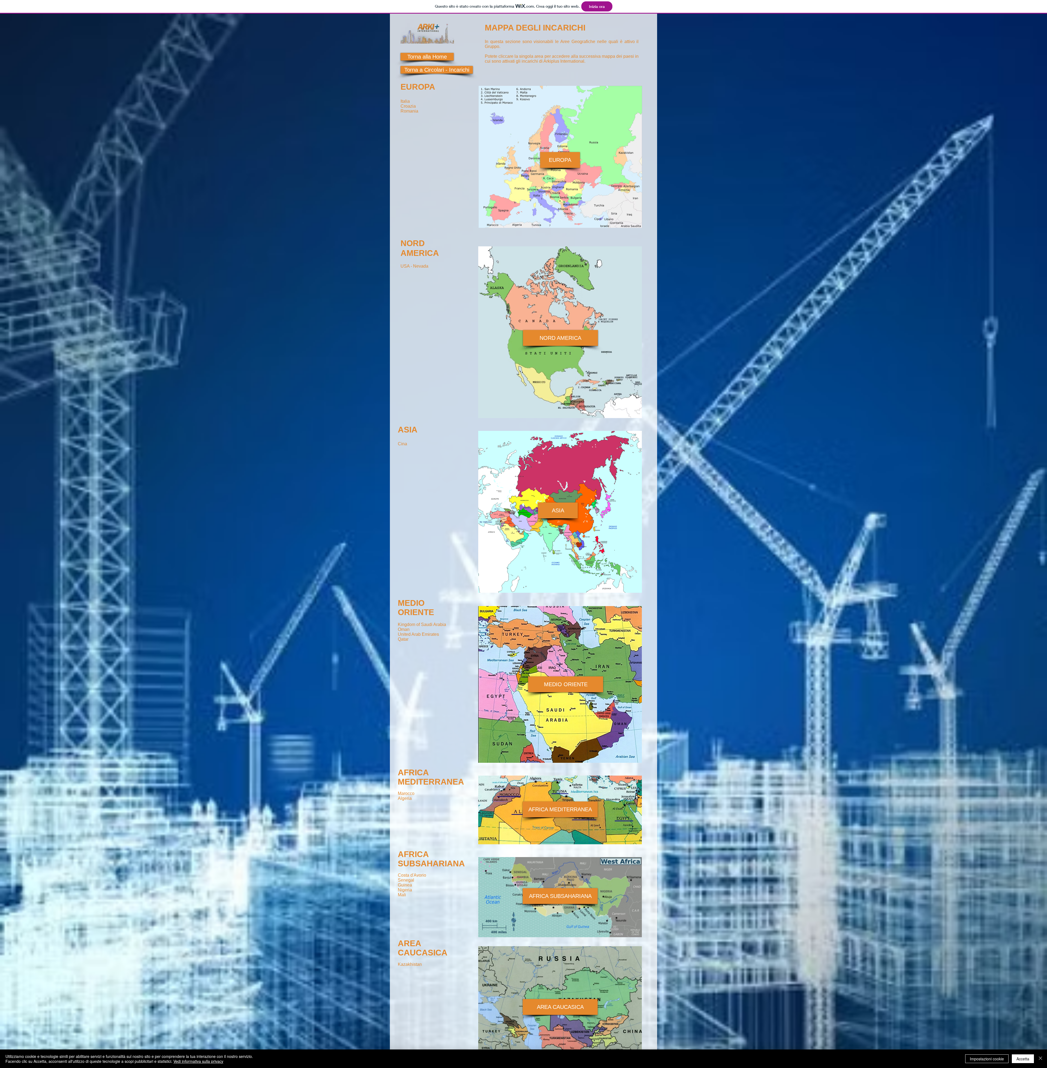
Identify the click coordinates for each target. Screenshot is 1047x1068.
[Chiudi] (1040, 1059)
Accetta (1022, 1058)
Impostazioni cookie (987, 1058)
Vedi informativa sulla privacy (198, 1061)
